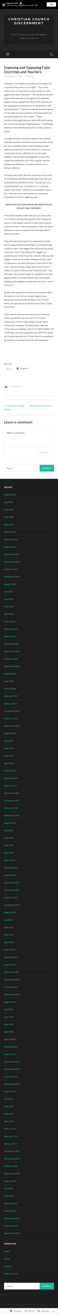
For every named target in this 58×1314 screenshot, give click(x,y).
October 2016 (10, 1225)
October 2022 (10, 808)
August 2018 (10, 1181)
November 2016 (11, 1218)
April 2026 (9, 524)
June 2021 (8, 927)
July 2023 (8, 741)
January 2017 (10, 1210)
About (7, 1258)
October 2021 (10, 897)
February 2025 (11, 629)
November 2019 (11, 1069)
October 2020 (10, 987)
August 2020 (10, 1002)
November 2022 (11, 800)
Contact (8, 1266)
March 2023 (10, 770)
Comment (44, 452)
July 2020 (8, 1009)
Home (7, 1251)
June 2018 (8, 1196)
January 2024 (10, 703)
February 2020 (11, 1046)
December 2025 (11, 554)
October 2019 (10, 1076)
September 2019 (12, 1084)
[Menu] (8, 54)
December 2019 (11, 1061)
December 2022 (11, 793)
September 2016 (12, 1233)
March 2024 (10, 688)
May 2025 (9, 606)
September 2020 (12, 994)
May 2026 (9, 517)
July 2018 (8, 1188)
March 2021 (10, 949)
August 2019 (10, 1091)
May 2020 (9, 1024)
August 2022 (10, 823)
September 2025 (12, 576)
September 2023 (12, 726)
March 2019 (10, 1128)
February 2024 (11, 696)
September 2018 (12, 1173)
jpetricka (29, 77)
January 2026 (10, 547)
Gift (51, 4)
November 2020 (11, 979)
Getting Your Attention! (42, 405)
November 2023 (11, 711)
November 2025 (11, 561)
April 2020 (9, 1031)
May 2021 (9, 934)
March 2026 (10, 532)
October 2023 (10, 718)
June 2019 (8, 1106)
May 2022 (9, 845)
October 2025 (10, 569)
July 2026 (8, 502)
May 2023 (9, 755)
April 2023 (9, 763)
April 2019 (9, 1121)
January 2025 (10, 636)
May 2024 (9, 681)
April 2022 (9, 852)
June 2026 (8, 509)
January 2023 (10, 785)
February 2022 (11, 867)
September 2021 (12, 905)
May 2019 (9, 1113)
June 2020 (8, 1017)
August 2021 (10, 912)
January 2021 (10, 964)
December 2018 (11, 1151)
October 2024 (10, 658)
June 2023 (8, 748)
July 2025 (8, 591)
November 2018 (11, 1158)
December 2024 (11, 644)
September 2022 (12, 815)
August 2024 (10, 673)
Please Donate (10, 1273)
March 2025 (10, 621)
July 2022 (8, 830)
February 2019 (11, 1136)
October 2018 (10, 1166)
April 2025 (9, 614)
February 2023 (11, 778)
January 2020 (10, 1054)
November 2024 (11, 651)
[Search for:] (29, 468)
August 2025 (10, 584)
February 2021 (11, 957)
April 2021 (9, 942)
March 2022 (10, 860)
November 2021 (11, 890)
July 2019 (8, 1099)
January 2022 (10, 875)
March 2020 (10, 1039)
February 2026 (11, 539)
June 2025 (8, 599)
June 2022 (8, 838)
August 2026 (10, 494)
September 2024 (12, 666)
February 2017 (11, 1203)
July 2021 (8, 920)
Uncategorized (16, 387)
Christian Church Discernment (29, 21)
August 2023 (10, 733)
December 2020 (11, 972)
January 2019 (10, 1143)
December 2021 (11, 882)
